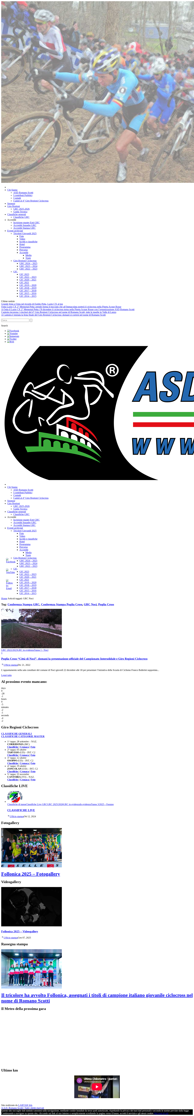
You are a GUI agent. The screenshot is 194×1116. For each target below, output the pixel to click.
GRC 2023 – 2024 (28, 266)
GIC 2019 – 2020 (27, 285)
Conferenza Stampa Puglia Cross (61, 604)
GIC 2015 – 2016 (27, 293)
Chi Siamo (12, 190)
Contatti (17, 198)
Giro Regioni (13, 206)
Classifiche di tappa (16, 804)
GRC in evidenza (25, 650)
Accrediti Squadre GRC (24, 225)
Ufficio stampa (11, 665)
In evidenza (85, 804)
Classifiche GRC (21, 217)
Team (28, 258)
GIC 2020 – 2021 (27, 279)
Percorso (23, 250)
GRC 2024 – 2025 (28, 263)
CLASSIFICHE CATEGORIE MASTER (23, 736)
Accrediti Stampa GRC (24, 228)
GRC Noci (90, 604)
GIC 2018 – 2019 (27, 288)
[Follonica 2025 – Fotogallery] (31, 866)
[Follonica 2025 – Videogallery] (31, 925)
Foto (21, 236)
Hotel (22, 244)
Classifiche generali (16, 214)
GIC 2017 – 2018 (27, 290)
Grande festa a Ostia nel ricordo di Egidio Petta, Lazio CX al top (32, 304)
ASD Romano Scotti (23, 192)
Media (28, 255)
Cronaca (24, 747)
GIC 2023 (24, 274)
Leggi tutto (6, 675)
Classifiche (13, 771)
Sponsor (11, 203)
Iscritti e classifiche (28, 241)
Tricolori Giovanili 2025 (25, 233)
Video (22, 239)
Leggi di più (162, 1113)
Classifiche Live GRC (36, 804)
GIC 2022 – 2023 (27, 277)
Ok (155, 1113)
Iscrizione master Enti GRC (26, 222)
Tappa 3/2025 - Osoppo (102, 804)
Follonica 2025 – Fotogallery (30, 874)
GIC (15, 271)
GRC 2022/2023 (9, 650)
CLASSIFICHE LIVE (21, 810)
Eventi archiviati (15, 230)
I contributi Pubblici (22, 195)
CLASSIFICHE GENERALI (16, 733)
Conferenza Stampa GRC (24, 604)
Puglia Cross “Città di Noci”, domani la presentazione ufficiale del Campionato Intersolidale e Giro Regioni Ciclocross (74, 658)
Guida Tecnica (20, 211)
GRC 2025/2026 (55, 804)
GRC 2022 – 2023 (28, 269)
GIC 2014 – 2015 (27, 296)
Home (4, 598)
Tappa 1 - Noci (41, 650)
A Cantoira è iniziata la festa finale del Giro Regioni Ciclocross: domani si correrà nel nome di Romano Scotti (53, 315)
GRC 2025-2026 (21, 209)
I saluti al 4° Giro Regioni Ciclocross (30, 200)
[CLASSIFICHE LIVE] (14, 801)
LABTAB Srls (25, 1105)
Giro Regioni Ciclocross (25, 260)
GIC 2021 (24, 282)
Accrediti (23, 252)
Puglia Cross (106, 604)
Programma (24, 247)
